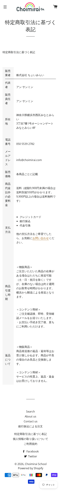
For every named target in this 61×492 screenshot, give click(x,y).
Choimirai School (36, 464)
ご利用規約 (30, 444)
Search (30, 411)
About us (30, 416)
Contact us (30, 421)
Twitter (32, 456)
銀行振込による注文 (30, 426)
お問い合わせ (41, 238)
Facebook (32, 451)
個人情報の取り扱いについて (30, 439)
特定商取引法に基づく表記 (30, 434)
